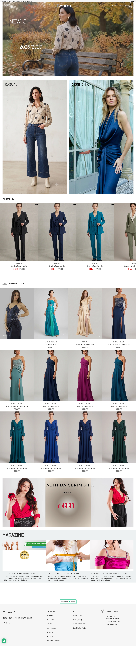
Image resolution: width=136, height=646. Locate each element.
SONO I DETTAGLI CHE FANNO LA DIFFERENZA (109, 573)
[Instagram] (132, 1)
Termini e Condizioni (79, 624)
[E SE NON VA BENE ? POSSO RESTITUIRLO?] (24, 555)
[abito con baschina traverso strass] (119, 313)
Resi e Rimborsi (51, 628)
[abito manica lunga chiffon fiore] (17, 437)
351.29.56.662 (17, 1)
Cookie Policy (77, 615)
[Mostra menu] (3, 5)
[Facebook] (133, 1)
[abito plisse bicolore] (51, 313)
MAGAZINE (13, 534)
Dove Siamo (50, 619)
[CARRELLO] (132, 5)
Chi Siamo (50, 615)
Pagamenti (50, 632)
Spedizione (50, 636)
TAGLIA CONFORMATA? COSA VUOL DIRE (63, 573)
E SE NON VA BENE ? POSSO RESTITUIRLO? (21, 573)
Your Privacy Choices (53, 641)
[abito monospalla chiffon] (51, 375)
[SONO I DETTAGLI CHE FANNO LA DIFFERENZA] (111, 555)
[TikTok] (130, 1)
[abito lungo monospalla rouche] (85, 313)
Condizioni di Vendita (79, 628)
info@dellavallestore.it (28, 1)
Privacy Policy (77, 619)
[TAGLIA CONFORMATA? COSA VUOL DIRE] (68, 555)
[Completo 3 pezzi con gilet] (19, 232)
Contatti (49, 624)
